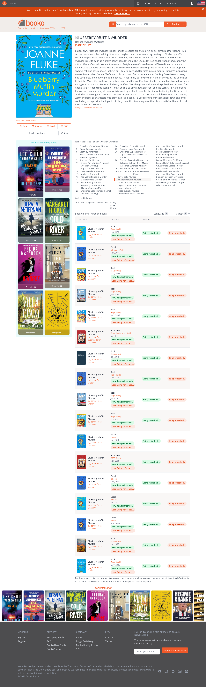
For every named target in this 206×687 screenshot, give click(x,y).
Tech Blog (88, 641)
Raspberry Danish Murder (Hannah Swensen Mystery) (93, 186)
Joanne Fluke (83, 45)
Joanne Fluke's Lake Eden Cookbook (172, 163)
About (79, 637)
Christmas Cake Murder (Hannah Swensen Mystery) (96, 192)
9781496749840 (29, 120)
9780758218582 (97, 108)
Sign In (12, 3)
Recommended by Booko (44, 142)
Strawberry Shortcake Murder (131, 193)
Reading (171, 3)
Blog (147, 3)
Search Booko (94, 581)
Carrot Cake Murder (126, 177)
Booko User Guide (56, 645)
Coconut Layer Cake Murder (133, 149)
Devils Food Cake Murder (168, 171)
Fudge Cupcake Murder (91, 149)
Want (25, 126)
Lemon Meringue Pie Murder (169, 160)
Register (22, 641)
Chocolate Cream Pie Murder (133, 146)
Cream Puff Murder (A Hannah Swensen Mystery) (95, 164)
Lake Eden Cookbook (165, 185)
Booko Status (54, 649)
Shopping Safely (55, 637)
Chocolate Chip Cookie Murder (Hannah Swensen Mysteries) (170, 175)
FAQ (49, 641)
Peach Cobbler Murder (167, 151)
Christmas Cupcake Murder (132, 151)
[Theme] (192, 3)
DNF (66, 126)
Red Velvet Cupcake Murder (94, 177)
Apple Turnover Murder (92, 168)
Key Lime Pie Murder (89, 160)
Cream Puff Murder (165, 157)
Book (113, 226)
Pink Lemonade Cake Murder (133, 168)
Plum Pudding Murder (166, 154)
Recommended (103, 587)
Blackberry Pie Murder (91, 179)
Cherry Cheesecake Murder (169, 168)
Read (52, 126)
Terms (108, 641)
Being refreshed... (124, 235)
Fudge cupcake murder (128, 191)
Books (175, 24)
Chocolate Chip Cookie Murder (94, 146)
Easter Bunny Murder (91, 182)
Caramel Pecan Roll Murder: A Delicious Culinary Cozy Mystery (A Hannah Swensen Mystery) (135, 163)
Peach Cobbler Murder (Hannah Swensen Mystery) (94, 156)
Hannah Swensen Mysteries (89, 41)
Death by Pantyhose (89, 151)
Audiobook (116, 330)
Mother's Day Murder (91, 174)
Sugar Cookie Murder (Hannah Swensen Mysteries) (131, 186)
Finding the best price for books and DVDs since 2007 (41, 28)
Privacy (109, 637)
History (158, 3)
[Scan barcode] (112, 24)
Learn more (122, 13)
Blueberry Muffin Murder (129, 179)
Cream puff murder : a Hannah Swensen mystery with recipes (170, 181)
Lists (183, 3)
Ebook (113, 247)
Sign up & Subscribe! (175, 650)
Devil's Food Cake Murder (93, 171)
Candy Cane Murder (113, 205)
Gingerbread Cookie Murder (169, 165)
